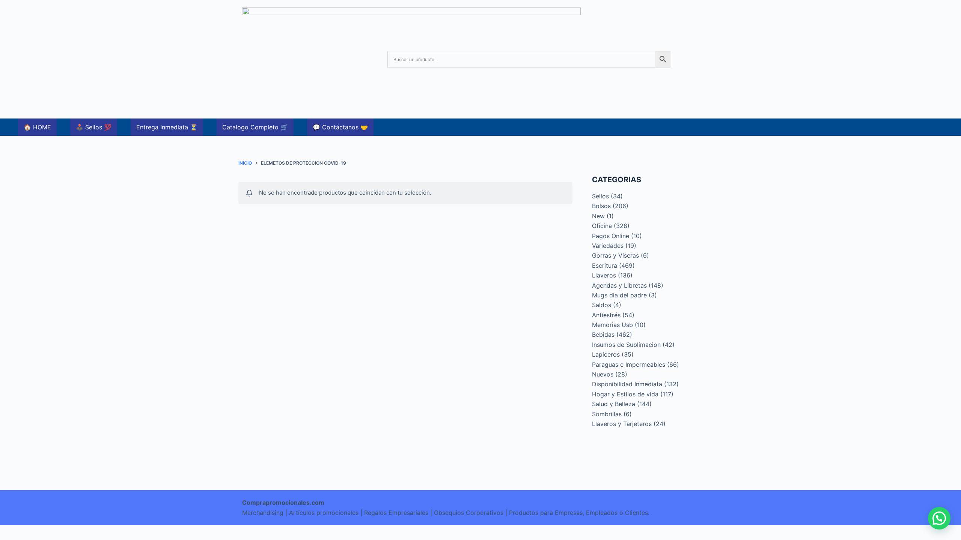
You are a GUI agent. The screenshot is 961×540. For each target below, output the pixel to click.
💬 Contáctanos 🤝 (340, 127)
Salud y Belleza (613, 404)
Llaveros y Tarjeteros (622, 424)
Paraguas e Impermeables (628, 364)
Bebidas (603, 334)
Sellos (600, 196)
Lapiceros (606, 354)
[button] (939, 518)
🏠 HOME (37, 127)
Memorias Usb (612, 324)
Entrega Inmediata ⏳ (166, 127)
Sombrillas (607, 414)
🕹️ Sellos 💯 (93, 127)
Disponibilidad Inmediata (627, 384)
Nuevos (602, 374)
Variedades (608, 245)
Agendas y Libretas (619, 285)
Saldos (601, 305)
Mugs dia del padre (619, 295)
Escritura (604, 265)
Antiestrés (606, 315)
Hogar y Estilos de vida (625, 394)
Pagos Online (610, 236)
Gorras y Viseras (615, 255)
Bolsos (601, 206)
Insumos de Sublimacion (626, 344)
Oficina (602, 226)
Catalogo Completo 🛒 (255, 127)
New (598, 216)
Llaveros (604, 275)
